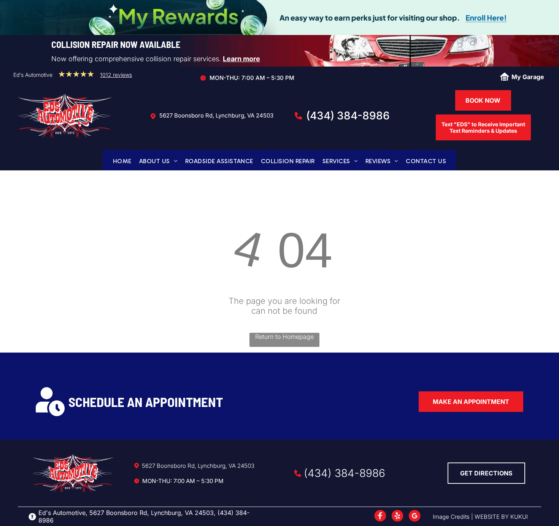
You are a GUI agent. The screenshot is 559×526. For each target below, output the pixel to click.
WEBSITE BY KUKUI (501, 516)
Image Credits (451, 516)
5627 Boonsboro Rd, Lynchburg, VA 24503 (216, 115)
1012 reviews (116, 75)
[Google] (414, 516)
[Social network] (380, 516)
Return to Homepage (284, 336)
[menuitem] (122, 161)
